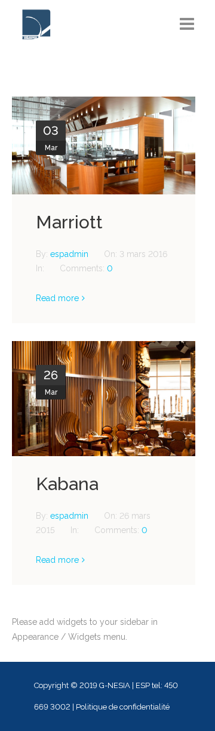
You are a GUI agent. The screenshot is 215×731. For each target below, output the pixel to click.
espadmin (70, 254)
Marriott (69, 222)
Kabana (67, 483)
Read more (57, 298)
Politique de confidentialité (123, 706)
